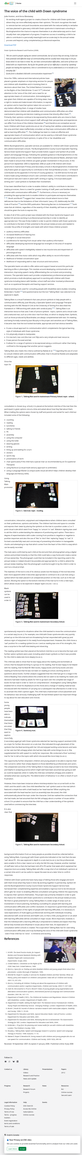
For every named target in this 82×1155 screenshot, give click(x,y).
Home (18, 3)
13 (53, 308)
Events (44, 1102)
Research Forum (29, 1089)
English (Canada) (12, 1135)
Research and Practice (31, 1075)
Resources (65, 1086)
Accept (22, 1149)
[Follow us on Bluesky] (13, 1061)
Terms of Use (9, 1112)
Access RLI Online (29, 1109)
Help (25, 1102)
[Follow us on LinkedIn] (17, 1061)
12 (21, 291)
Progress (7, 1086)
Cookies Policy (9, 1106)
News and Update (29, 1079)
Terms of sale (9, 1126)
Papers (63, 1069)
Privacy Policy (9, 1109)
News (44, 1086)
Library (25, 1069)
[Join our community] (10, 1061)
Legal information (10, 1102)
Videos (25, 1072)
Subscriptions (28, 1112)
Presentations (47, 1069)
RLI (62, 1089)
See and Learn (66, 1095)
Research (26, 1086)
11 (71, 204)
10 (19, 204)
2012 (63, 1072)
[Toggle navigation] (75, 3)
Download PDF (10, 45)
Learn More (12, 1149)
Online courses (66, 1092)
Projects (26, 1092)
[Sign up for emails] (6, 1061)
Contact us (8, 1069)
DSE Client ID (28, 1106)
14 (54, 350)
